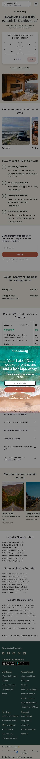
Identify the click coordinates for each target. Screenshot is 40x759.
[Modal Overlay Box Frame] (20, 379)
